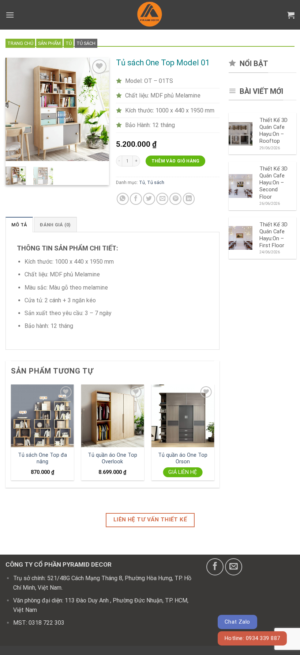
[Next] (97, 109)
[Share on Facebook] (136, 199)
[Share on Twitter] (149, 199)
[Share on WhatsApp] (123, 199)
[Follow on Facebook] (215, 566)
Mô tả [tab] (19, 224)
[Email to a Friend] (162, 199)
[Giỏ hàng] (291, 15)
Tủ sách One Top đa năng (42, 458)
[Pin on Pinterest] (175, 199)
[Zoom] (15, 152)
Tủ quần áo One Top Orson (182, 458)
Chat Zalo (237, 621)
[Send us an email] (233, 566)
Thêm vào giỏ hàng (175, 161)
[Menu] (9, 15)
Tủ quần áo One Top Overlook (112, 458)
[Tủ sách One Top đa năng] (42, 415)
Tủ (68, 43)
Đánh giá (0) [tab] (55, 224)
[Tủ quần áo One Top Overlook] (112, 415)
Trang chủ (20, 43)
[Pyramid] (150, 15)
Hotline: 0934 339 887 (252, 638)
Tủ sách (85, 43)
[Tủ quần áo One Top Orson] (182, 415)
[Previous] (16, 109)
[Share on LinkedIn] (189, 199)
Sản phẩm (49, 43)
